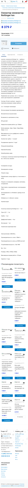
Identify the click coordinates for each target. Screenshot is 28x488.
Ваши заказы (4, 469)
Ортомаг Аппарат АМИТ (6, 338)
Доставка (3, 471)
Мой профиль (4, 467)
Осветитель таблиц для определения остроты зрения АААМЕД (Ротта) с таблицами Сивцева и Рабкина (7, 366)
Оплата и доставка (19, 434)
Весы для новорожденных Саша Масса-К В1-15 (20, 368)
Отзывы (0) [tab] (20, 54)
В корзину (18, 43)
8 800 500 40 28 (5, 456)
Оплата (2, 473)
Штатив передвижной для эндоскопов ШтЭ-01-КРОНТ (20, 406)
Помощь (3, 475)
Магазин (17, 453)
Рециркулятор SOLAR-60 (6, 298)
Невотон (17, 441)
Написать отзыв (10, 18)
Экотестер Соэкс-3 (20, 272)
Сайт (16, 455)
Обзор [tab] (3, 54)
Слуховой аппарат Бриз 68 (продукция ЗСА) (7, 277)
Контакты (17, 439)
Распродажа (18, 445)
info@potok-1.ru (6, 436)
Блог (16, 457)
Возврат (17, 437)
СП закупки (17, 436)
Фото (16, 459)
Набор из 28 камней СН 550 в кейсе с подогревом (19, 339)
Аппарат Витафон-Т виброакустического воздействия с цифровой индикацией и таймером (20, 313)
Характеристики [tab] (11, 54)
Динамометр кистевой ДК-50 (6, 387)
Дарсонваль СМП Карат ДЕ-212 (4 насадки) (6, 411)
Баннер (16, 447)
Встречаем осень (19, 443)
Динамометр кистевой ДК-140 (19, 387)
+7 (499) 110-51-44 (6, 453)
